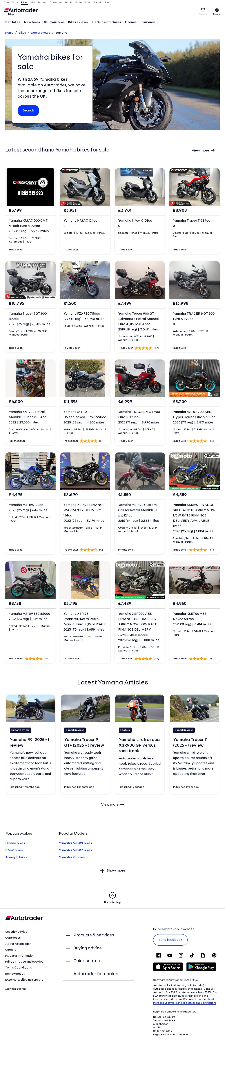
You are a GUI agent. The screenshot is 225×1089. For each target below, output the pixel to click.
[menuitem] (12, 22)
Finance (131, 22)
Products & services (93, 935)
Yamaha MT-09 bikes (75, 843)
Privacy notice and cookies (24, 961)
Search (28, 110)
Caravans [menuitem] (55, 2)
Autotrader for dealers (96, 974)
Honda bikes (15, 843)
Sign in (217, 14)
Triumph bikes (16, 857)
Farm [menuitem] (78, 2)
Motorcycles (40, 33)
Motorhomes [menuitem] (38, 2)
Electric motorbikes (106, 22)
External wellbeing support (24, 979)
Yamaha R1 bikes (72, 857)
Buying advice (87, 948)
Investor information (19, 955)
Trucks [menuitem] (69, 2)
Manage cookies (16, 989)
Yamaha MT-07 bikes (75, 850)
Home (9, 33)
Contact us (13, 937)
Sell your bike (54, 22)
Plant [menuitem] (87, 2)
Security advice (16, 931)
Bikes (22, 33)
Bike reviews (78, 22)
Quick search (86, 961)
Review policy (15, 973)
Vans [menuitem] (15, 2)
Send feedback (170, 940)
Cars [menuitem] (6, 2)
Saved (203, 14)
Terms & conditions (18, 967)
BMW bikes (14, 850)
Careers (10, 950)
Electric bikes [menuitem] (101, 2)
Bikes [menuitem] (24, 2)
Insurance (148, 22)
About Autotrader (18, 944)
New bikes (32, 22)
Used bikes (12, 22)
